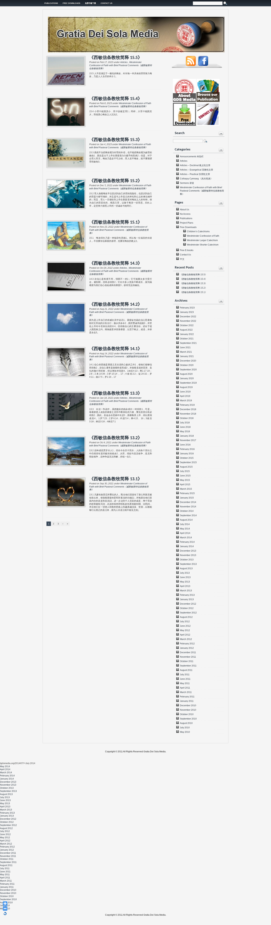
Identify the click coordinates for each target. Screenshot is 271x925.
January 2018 (187, 436)
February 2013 (187, 595)
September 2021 (188, 343)
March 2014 (186, 537)
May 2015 (185, 480)
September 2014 (188, 515)
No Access (185, 214)
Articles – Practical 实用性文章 (195, 174)
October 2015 (187, 458)
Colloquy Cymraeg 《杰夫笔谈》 (196, 178)
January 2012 (187, 648)
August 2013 (186, 568)
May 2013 (185, 581)
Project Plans (186, 223)
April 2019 (185, 396)
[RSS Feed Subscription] (191, 65)
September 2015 (188, 462)
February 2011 (187, 696)
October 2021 (187, 338)
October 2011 (186, 661)
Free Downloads (71, 3)
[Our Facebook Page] (203, 65)
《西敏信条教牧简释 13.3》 (115, 393)
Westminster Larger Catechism (202, 240)
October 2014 (187, 511)
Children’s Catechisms (198, 231)
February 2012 (187, 643)
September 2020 (188, 369)
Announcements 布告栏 (192, 156)
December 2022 (188, 316)
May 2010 (185, 732)
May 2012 (185, 630)
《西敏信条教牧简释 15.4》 (115, 99)
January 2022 (187, 334)
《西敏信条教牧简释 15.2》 (115, 181)
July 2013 (185, 573)
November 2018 (188, 414)
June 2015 (185, 475)
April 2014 (185, 533)
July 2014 (185, 524)
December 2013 (188, 551)
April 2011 (185, 688)
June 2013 (185, 577)
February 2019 (187, 405)
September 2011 (188, 665)
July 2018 (185, 422)
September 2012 (188, 612)
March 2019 (186, 400)
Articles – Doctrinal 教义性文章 (195, 165)
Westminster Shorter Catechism (202, 244)
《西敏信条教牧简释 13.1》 (115, 479)
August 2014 (186, 520)
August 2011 (186, 670)
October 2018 (187, 418)
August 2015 (186, 467)
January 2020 (187, 378)
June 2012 (185, 626)
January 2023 (187, 312)
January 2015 (187, 497)
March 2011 (186, 692)
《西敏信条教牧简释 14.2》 (115, 304)
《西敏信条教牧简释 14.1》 (115, 349)
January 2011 (187, 701)
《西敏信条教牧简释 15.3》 (115, 140)
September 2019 (188, 383)
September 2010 (188, 718)
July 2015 (185, 471)
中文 (182, 259)
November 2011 (188, 657)
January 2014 (187, 546)
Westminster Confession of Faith (203, 236)
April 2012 (185, 634)
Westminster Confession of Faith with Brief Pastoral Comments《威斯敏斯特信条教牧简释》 (120, 65)
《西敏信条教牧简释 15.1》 (115, 222)
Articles (124, 62)
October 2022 (187, 325)
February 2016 (187, 449)
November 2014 (188, 506)
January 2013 (187, 599)
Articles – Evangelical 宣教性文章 (196, 169)
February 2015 (187, 493)
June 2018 (185, 427)
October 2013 (187, 559)
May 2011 (185, 683)
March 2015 (186, 489)
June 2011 (185, 679)
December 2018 (188, 409)
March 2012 (186, 639)
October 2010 (187, 714)
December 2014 (188, 502)
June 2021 (185, 347)
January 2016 (187, 453)
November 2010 (188, 710)
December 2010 (188, 705)
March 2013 (186, 590)
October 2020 (187, 365)
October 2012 (187, 608)
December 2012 (188, 604)
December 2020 (188, 360)
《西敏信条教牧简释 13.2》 (115, 438)
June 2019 (185, 391)
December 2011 (188, 652)
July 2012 (185, 621)
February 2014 (187, 542)
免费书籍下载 (90, 3)
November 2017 (188, 440)
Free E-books (186, 250)
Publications (51, 3)
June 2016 (185, 444)
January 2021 (187, 356)
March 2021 (186, 352)
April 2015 (185, 484)
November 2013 (188, 555)
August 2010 (186, 723)
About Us (184, 209)
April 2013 (185, 586)
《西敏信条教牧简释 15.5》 (115, 58)
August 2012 (186, 617)
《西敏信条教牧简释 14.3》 (115, 263)
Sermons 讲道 (187, 183)
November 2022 (188, 321)
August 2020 (186, 374)
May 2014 (185, 528)
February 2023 (187, 307)
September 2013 (188, 564)
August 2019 (186, 387)
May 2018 (185, 431)
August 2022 (186, 330)
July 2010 (185, 727)
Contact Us (106, 3)
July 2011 (185, 674)
